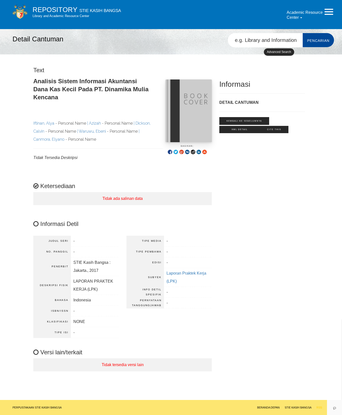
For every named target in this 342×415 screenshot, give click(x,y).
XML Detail (240, 129)
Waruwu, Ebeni (92, 131)
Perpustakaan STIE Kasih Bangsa (37, 407)
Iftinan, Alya (43, 123)
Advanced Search (279, 52)
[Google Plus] (181, 152)
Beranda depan (268, 407)
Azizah (95, 123)
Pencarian (318, 41)
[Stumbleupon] (204, 152)
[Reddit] (193, 152)
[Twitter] (176, 152)
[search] (265, 40)
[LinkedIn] (199, 152)
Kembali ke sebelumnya (244, 121)
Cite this (274, 129)
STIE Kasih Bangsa (298, 407)
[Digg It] (187, 152)
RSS (319, 407)
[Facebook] (170, 152)
